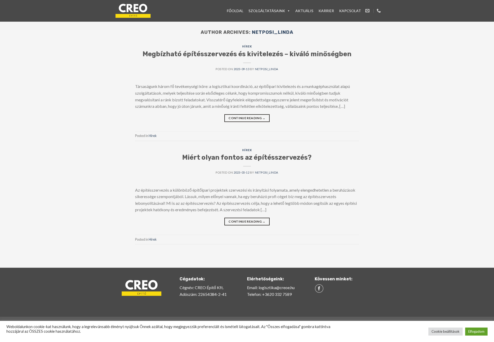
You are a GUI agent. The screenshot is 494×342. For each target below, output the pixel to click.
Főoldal (235, 11)
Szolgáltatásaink (267, 11)
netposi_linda (272, 32)
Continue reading (247, 118)
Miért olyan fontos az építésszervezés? (247, 157)
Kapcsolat (350, 11)
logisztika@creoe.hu (277, 287)
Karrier (326, 11)
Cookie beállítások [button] (445, 331)
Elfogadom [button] (476, 331)
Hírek (247, 46)
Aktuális (304, 11)
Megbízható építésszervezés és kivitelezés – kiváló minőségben (247, 54)
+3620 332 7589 (277, 294)
